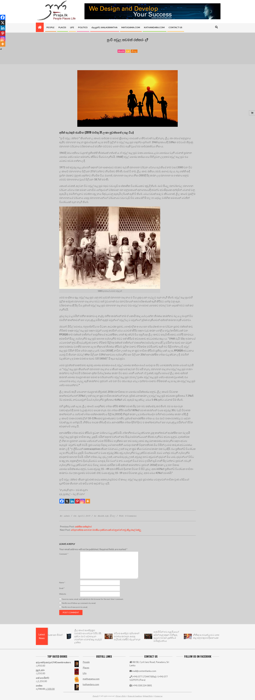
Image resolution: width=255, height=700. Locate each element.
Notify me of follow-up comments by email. (79, 603)
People (86, 662)
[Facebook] (62, 501)
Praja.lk (96, 696)
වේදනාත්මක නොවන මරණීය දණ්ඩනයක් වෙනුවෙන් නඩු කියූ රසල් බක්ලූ (106, 529)
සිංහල (134, 51)
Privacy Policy (121, 696)
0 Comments (131, 515)
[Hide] (1, 49)
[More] (87, 501)
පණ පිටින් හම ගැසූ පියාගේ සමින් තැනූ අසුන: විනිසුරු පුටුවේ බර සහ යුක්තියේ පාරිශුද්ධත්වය (140, 636)
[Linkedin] (72, 501)
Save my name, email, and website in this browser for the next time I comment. (93, 599)
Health (121, 51)
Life (128, 51)
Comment (63, 554)
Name (62, 582)
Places (86, 667)
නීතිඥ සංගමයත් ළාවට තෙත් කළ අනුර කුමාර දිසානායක (180, 636)
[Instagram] (82, 501)
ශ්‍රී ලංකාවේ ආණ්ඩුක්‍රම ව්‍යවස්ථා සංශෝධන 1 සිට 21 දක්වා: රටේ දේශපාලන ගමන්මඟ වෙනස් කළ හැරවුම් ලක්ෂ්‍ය (62, 636)
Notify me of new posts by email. (75, 607)
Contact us (158, 696)
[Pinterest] (77, 501)
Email (62, 588)
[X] (67, 501)
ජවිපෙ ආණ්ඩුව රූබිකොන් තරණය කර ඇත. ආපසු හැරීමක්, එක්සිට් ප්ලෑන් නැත (101, 636)
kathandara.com (91, 684)
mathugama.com (91, 678)
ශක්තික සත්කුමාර (83, 526)
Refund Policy (148, 696)
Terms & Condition (135, 696)
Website (62, 594)
